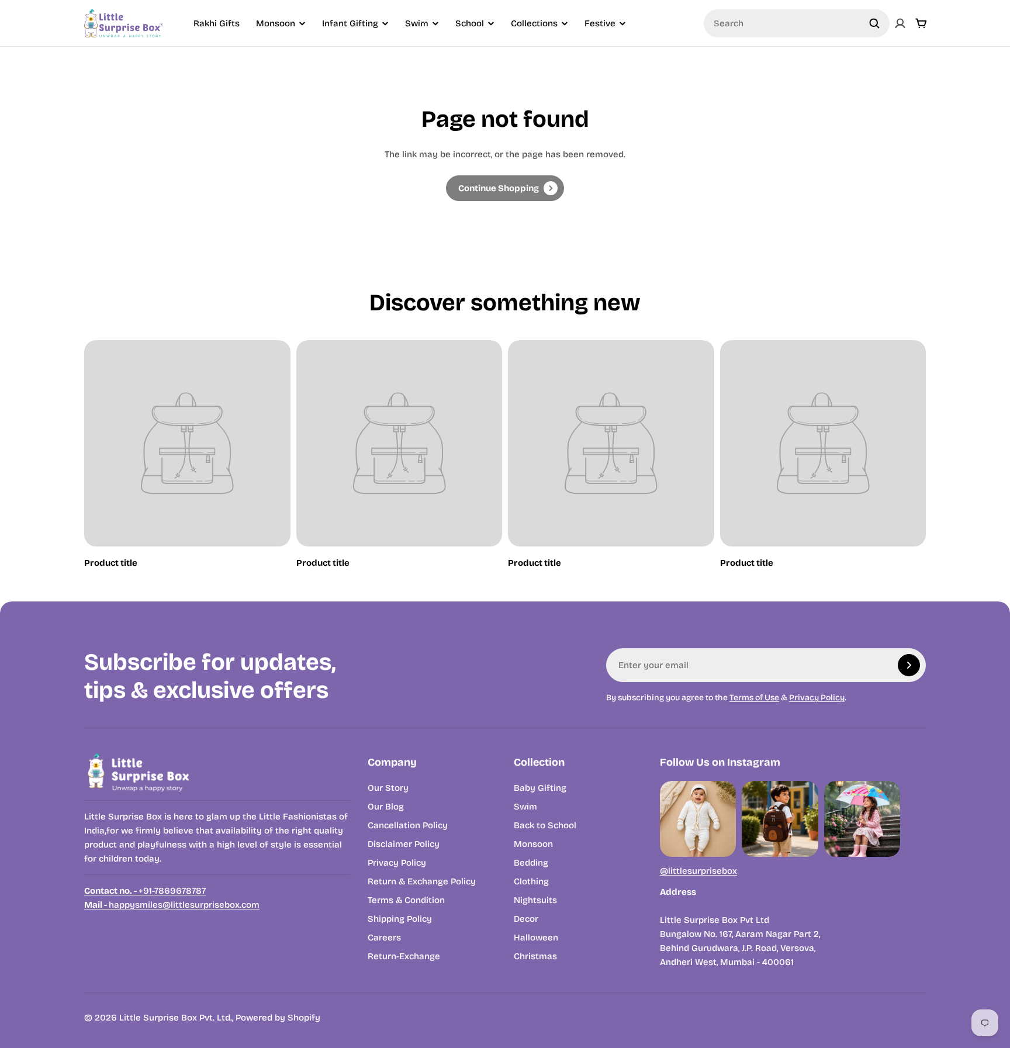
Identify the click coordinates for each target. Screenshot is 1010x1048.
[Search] (874, 23)
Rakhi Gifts (216, 23)
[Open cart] (921, 23)
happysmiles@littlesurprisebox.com (172, 905)
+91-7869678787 (145, 891)
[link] (505, 188)
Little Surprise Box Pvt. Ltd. (175, 1017)
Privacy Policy (817, 698)
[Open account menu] (900, 23)
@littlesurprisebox (698, 871)
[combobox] (797, 23)
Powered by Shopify (278, 1017)
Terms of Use (754, 698)
